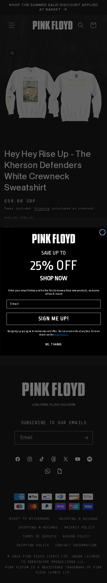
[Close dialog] (102, 232)
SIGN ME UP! (54, 318)
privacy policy (60, 334)
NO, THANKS (53, 344)
